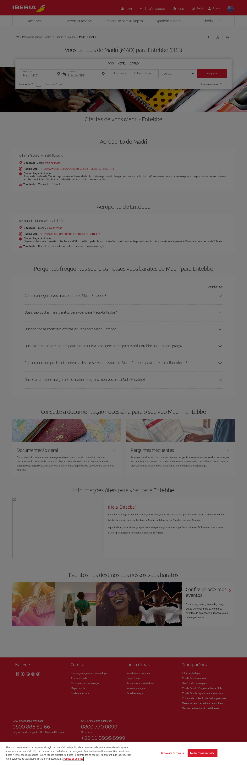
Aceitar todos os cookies (202, 753)
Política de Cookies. (73, 758)
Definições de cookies (172, 753)
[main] (123, 753)
